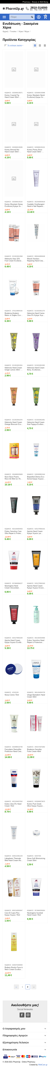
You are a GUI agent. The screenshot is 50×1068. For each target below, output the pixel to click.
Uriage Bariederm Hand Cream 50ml (36, 696)
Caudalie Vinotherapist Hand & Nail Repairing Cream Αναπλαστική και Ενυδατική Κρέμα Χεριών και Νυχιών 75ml (35, 205)
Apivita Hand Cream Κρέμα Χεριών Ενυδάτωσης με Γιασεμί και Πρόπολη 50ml (13, 641)
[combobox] (22, 17)
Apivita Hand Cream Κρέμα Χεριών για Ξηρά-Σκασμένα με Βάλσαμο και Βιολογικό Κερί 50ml (36, 532)
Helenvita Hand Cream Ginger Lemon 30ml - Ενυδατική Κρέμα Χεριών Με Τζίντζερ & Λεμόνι (13, 369)
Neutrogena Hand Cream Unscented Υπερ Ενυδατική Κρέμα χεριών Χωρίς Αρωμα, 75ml (14, 587)
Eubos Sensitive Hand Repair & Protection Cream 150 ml (35, 641)
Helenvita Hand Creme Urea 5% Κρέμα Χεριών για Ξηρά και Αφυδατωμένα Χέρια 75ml (36, 314)
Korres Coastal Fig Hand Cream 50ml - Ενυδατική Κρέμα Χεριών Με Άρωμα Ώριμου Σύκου (14, 96)
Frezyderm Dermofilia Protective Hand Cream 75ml (14, 750)
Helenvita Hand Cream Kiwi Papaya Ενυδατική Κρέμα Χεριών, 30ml (36, 423)
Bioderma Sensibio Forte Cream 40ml (34, 750)
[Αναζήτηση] (32, 17)
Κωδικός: (8, 92)
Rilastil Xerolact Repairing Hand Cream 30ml (35, 260)
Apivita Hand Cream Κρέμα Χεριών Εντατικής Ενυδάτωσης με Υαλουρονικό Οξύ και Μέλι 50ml (35, 587)
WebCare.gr (42, 1065)
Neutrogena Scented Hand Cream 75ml (35, 914)
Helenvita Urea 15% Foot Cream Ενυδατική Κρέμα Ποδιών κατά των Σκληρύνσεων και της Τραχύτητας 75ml (13, 260)
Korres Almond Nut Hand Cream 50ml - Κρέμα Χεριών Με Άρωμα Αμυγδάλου (12, 151)
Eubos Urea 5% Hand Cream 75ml (13, 805)
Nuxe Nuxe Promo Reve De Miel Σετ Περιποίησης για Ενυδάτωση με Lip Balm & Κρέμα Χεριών (14, 478)
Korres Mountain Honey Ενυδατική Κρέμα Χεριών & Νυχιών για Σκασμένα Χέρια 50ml (14, 205)
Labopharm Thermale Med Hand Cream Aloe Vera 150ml (13, 859)
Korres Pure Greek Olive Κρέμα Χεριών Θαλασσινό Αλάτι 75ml (36, 805)
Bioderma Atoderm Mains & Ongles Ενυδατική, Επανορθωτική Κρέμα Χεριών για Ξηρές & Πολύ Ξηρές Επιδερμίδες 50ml (13, 314)
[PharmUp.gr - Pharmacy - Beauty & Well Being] (13, 8)
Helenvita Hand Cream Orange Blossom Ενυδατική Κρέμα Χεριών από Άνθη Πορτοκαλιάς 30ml (14, 423)
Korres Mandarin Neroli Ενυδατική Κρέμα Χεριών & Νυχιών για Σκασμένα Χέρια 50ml (36, 96)
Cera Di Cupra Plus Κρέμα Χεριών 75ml (12, 914)
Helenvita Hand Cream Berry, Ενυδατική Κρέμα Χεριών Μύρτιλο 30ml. (36, 369)
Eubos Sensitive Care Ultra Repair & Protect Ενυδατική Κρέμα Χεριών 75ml (13, 532)
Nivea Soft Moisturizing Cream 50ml (36, 859)
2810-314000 (38, 7)
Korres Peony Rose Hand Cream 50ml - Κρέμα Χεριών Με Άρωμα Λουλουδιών (34, 151)
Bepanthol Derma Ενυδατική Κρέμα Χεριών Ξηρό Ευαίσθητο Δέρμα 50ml (36, 478)
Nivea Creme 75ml (12, 695)
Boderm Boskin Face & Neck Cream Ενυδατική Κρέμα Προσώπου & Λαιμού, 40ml (14, 968)
